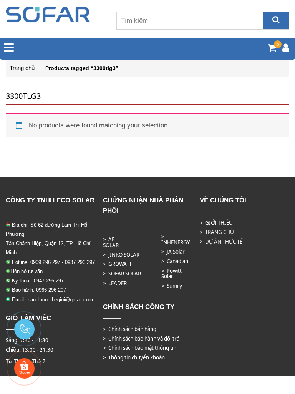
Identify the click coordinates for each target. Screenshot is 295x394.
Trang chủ (22, 68)
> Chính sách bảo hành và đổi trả (141, 338)
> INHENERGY (175, 239)
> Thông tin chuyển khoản (134, 357)
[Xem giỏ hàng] (272, 49)
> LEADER (115, 283)
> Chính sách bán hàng (129, 329)
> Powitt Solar (171, 273)
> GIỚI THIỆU (216, 222)
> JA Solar (173, 251)
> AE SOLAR (111, 242)
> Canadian (174, 261)
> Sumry (171, 285)
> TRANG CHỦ (217, 232)
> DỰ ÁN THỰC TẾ (221, 241)
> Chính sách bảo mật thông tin (139, 347)
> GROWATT (117, 263)
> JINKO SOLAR (121, 254)
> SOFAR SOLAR (122, 273)
